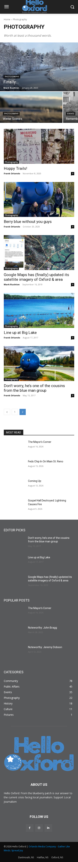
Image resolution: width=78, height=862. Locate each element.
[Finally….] (39, 66)
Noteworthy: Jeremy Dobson (45, 647)
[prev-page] (7, 412)
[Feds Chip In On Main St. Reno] (14, 467)
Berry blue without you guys (28, 221)
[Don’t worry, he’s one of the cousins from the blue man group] (39, 363)
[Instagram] (39, 828)
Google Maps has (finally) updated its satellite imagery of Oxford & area (36, 277)
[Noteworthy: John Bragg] (14, 633)
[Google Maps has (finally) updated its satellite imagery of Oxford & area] (39, 252)
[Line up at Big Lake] (39, 310)
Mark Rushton (12, 284)
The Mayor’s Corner (39, 441)
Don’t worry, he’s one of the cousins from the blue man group (34, 388)
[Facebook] (29, 828)
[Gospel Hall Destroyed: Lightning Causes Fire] (14, 506)
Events (70, 114)
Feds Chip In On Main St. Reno (45, 461)
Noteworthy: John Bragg (42, 627)
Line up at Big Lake (20, 332)
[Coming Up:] (14, 486)
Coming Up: (35, 480)
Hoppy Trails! (15, 168)
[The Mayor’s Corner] (14, 447)
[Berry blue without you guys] (39, 199)
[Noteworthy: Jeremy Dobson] (14, 652)
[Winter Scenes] (31, 107)
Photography (12, 77)
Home (7, 19)
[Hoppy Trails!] (39, 146)
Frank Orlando (12, 173)
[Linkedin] (48, 828)
